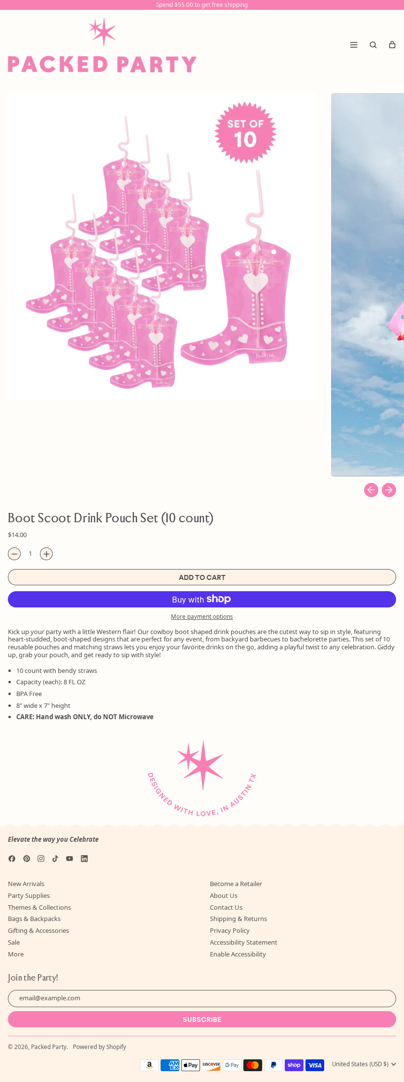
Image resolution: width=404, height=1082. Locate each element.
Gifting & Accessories (38, 930)
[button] (373, 45)
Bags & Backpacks (34, 918)
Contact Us (226, 907)
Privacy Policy (230, 930)
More (16, 954)
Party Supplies (29, 895)
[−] (14, 553)
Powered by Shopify (99, 1046)
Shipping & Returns (238, 918)
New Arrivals (26, 883)
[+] (46, 553)
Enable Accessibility (238, 954)
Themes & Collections (39, 907)
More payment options (202, 616)
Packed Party (49, 1046)
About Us (223, 895)
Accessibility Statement (243, 942)
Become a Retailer (236, 883)
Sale (14, 942)
